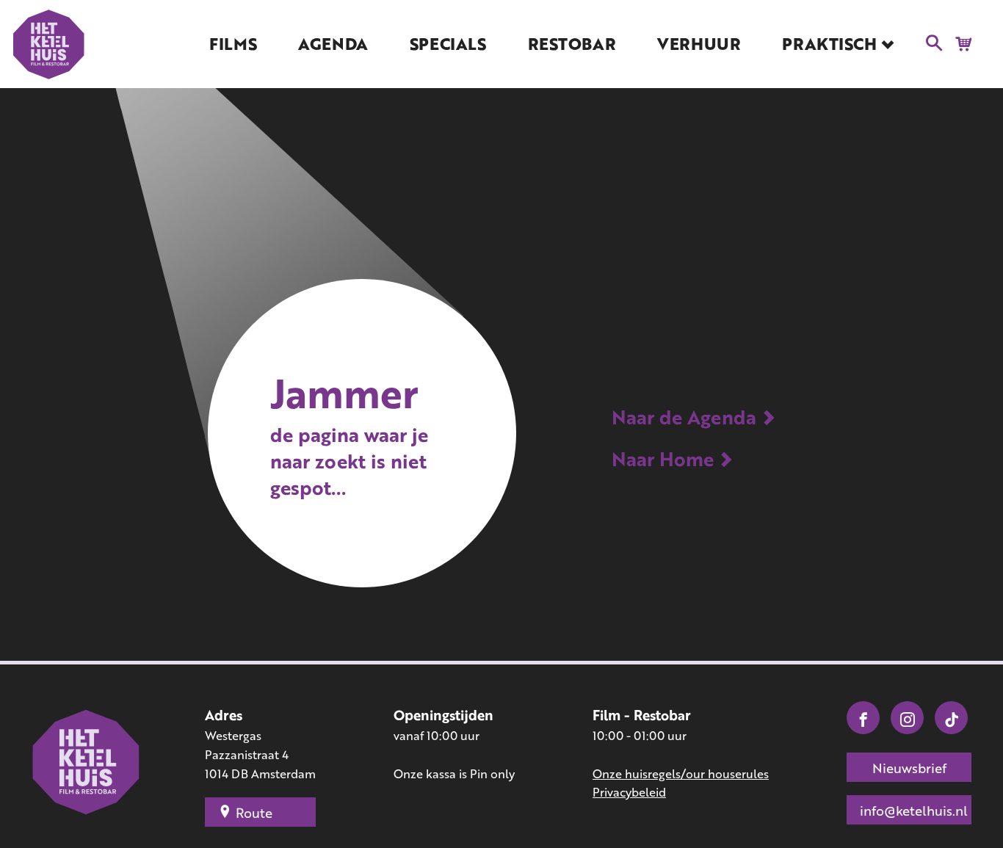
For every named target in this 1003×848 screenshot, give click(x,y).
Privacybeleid (629, 791)
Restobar (571, 44)
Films (232, 44)
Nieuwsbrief (909, 768)
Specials (447, 44)
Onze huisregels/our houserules (681, 773)
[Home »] (87, 764)
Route (254, 812)
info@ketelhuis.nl (914, 810)
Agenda (332, 44)
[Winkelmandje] (958, 42)
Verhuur (698, 44)
